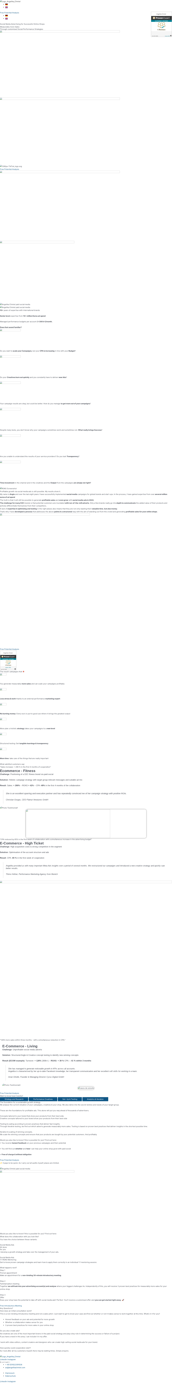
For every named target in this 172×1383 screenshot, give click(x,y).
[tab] (14, 1099)
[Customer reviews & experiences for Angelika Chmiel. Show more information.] (8, 660)
